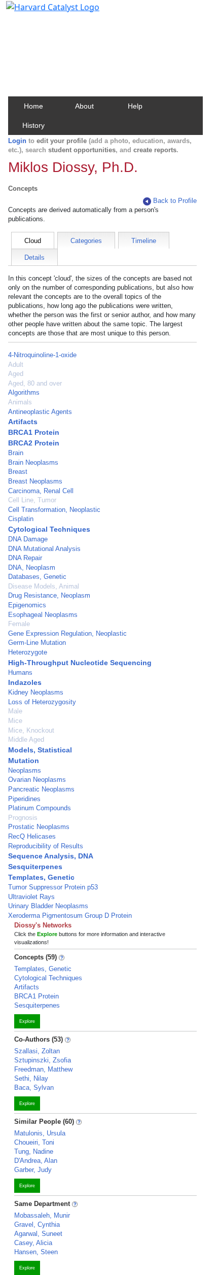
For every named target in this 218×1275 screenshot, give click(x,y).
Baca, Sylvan (34, 1087)
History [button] (33, 125)
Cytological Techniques (49, 529)
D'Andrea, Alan (35, 1160)
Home (33, 106)
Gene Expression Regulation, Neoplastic (67, 633)
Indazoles (25, 682)
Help (135, 106)
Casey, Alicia (33, 1243)
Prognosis (23, 817)
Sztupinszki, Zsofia (42, 1060)
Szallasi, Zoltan (37, 1051)
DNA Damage (28, 539)
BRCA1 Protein (33, 432)
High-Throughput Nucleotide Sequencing (80, 663)
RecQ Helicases (32, 836)
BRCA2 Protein (33, 443)
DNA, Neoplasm (31, 567)
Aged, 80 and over (35, 383)
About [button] (84, 106)
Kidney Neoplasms (35, 692)
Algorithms (24, 392)
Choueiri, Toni (34, 1142)
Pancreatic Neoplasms (41, 789)
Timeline (143, 241)
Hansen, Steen (36, 1252)
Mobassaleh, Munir (42, 1215)
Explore (27, 1021)
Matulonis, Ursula (39, 1133)
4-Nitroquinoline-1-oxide (42, 355)
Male (15, 711)
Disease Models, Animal (43, 586)
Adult (15, 364)
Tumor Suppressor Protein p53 (53, 887)
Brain (15, 453)
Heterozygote (27, 652)
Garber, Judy (33, 1170)
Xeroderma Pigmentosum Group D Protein (70, 915)
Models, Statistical (40, 750)
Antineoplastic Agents (40, 412)
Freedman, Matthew (43, 1069)
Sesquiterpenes (35, 867)
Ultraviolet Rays (31, 897)
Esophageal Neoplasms (43, 614)
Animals (20, 402)
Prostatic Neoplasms (38, 827)
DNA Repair (25, 558)
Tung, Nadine (33, 1151)
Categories (86, 241)
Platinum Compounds (39, 808)
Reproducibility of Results (45, 846)
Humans (20, 672)
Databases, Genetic (37, 576)
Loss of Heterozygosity (42, 702)
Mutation (23, 760)
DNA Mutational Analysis (44, 549)
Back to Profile (175, 200)
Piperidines (24, 799)
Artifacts (23, 422)
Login (17, 141)
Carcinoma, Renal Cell (41, 491)
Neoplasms (24, 770)
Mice (15, 721)
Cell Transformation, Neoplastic (54, 509)
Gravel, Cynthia (37, 1224)
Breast (17, 471)
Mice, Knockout (31, 730)
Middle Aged (26, 739)
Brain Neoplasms (33, 462)
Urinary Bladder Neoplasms (48, 906)
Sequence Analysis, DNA (50, 856)
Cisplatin (20, 519)
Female (19, 624)
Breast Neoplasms (35, 481)
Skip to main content (42, 12)
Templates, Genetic (41, 877)
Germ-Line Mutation (37, 642)
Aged (15, 373)
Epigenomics (27, 605)
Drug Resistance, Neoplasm (49, 595)
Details (34, 257)
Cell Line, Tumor (32, 500)
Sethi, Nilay (31, 1078)
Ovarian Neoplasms (37, 779)
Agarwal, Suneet (38, 1233)
